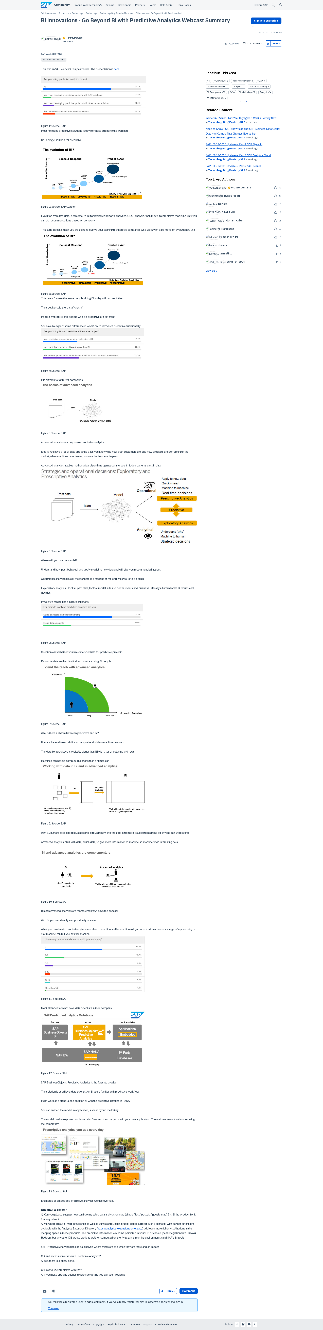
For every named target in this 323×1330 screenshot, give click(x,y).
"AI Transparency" (215, 92)
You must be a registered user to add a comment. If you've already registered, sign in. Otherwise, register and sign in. (115, 1302)
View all (210, 270)
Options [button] (252, 26)
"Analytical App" (246, 92)
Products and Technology (88, 5)
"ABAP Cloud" (220, 81)
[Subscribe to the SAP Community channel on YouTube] (249, 1324)
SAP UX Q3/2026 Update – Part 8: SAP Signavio (234, 144)
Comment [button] (188, 1291)
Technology (91, 13)
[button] (268, 43)
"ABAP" (260, 81)
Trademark (134, 1324)
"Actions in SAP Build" (217, 86)
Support (147, 1324)
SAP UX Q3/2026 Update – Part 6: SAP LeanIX (233, 166)
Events (152, 5)
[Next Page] (246, 101)
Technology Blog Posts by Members (116, 13)
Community (62, 4)
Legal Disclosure (116, 1324)
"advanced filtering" (258, 86)
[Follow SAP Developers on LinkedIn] (255, 1324)
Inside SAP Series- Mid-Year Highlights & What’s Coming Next (241, 118)
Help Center (166, 5)
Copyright (98, 1324)
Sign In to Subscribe (266, 20)
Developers (124, 5)
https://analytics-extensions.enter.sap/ (120, 1228)
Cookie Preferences (166, 1324)
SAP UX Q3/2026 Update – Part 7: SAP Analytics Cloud (238, 155)
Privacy (69, 1324)
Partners (140, 5)
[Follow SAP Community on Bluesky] (243, 1324)
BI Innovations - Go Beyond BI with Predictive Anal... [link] (159, 13)
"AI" (231, 92)
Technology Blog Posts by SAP (226, 122)
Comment (53, 1308)
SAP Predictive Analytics (54, 59)
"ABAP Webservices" (242, 81)
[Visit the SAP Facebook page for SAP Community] (237, 1324)
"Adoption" (238, 86)
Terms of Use (83, 1324)
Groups (110, 5)
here (116, 69)
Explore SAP (261, 5)
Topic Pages (184, 5)
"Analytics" (265, 92)
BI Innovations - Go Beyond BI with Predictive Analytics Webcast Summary (135, 20)
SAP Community (48, 13)
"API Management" (215, 98)
